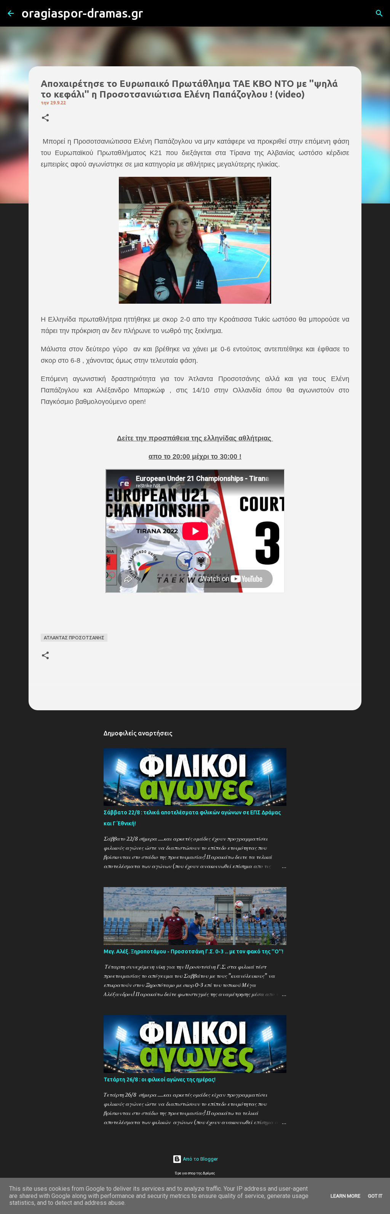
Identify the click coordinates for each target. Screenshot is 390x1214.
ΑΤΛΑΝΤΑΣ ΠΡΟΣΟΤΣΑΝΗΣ (74, 637)
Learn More (345, 1196)
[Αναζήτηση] (153, 13)
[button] (45, 118)
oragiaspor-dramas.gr (82, 13)
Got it (375, 1196)
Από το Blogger (200, 1159)
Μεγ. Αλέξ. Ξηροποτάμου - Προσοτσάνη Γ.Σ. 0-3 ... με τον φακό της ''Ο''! (193, 951)
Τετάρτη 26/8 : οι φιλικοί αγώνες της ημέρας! (160, 1079)
